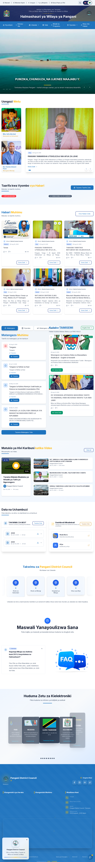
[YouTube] (85, 782)
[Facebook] (74, 782)
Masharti (74, 857)
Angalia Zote (86, 328)
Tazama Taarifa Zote (83, 188)
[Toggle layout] (27, 840)
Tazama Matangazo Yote (24, 432)
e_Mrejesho (44, 3)
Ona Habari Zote (84, 214)
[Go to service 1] (40, 758)
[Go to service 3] (43, 758)
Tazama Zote (38, 523)
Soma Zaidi (29, 161)
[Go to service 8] (54, 758)
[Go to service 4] (45, 758)
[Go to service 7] (52, 758)
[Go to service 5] (47, 758)
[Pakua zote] (38, 533)
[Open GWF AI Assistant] (90, 857)
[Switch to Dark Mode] (80, 3)
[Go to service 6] (49, 758)
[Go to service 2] (41, 758)
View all (88, 450)
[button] (23, 659)
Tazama (15, 356)
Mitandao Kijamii (20, 3)
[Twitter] (90, 782)
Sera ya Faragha (61, 857)
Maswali (7, 3)
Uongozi (32, 3)
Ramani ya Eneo (87, 857)
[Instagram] (80, 782)
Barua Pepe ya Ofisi (59, 3)
